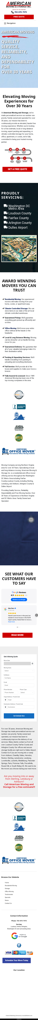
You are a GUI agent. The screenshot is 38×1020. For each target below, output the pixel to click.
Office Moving (10, 328)
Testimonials (9, 894)
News (7, 900)
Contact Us (8, 903)
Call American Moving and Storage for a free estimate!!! (19, 785)
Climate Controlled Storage (16, 309)
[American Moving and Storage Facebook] (19, 945)
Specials (7, 897)
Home (7, 882)
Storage (7, 888)
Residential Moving (13, 299)
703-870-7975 (20, 12)
